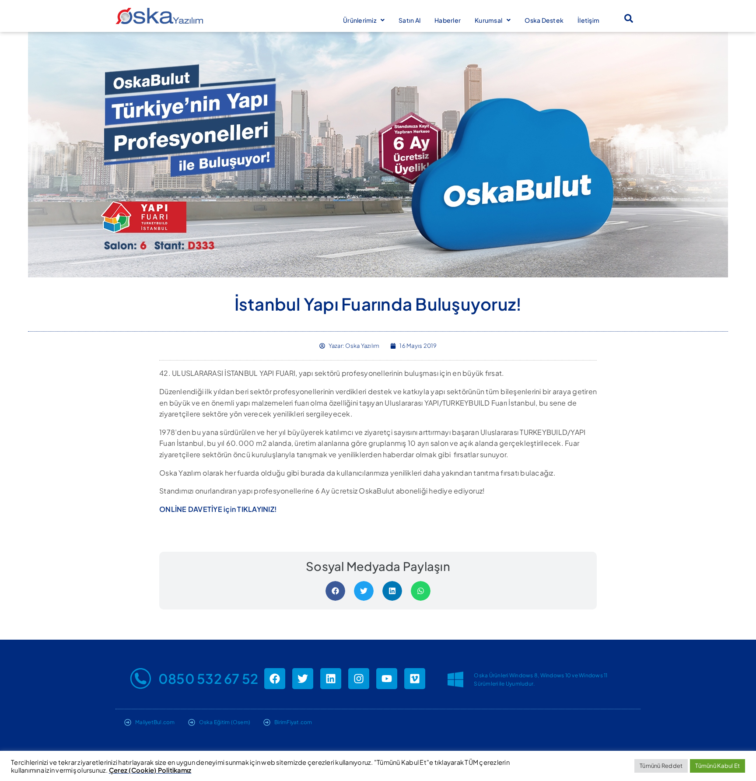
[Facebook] (274, 678)
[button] (628, 18)
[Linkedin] (330, 678)
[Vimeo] (414, 678)
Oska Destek (544, 20)
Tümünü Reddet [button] (661, 765)
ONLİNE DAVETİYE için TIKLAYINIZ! (217, 509)
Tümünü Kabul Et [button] (717, 765)
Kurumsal (488, 20)
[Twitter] (302, 678)
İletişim (588, 20)
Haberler (447, 20)
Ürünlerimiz (359, 20)
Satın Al (409, 20)
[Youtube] (386, 678)
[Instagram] (358, 678)
